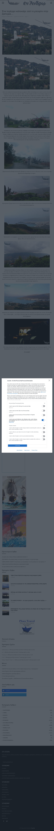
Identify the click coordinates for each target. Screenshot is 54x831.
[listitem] (27, 403)
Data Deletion (19, 450)
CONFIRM (17, 445)
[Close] (50, 381)
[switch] (43, 406)
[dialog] (27, 415)
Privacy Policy (34, 450)
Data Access (27, 450)
